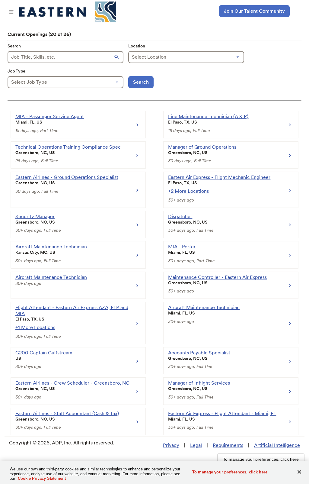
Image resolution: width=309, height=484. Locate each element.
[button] (117, 57)
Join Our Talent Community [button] (254, 11)
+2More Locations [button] (188, 191)
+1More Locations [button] (35, 327)
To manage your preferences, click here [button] (261, 459)
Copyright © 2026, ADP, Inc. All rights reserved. (61, 443)
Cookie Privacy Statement (42, 478)
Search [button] (141, 82)
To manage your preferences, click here (229, 471)
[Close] (299, 472)
